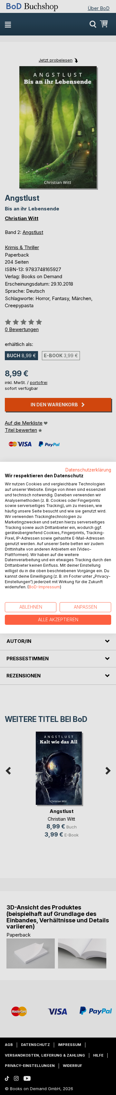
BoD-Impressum (44, 586)
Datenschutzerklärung (88, 469)
